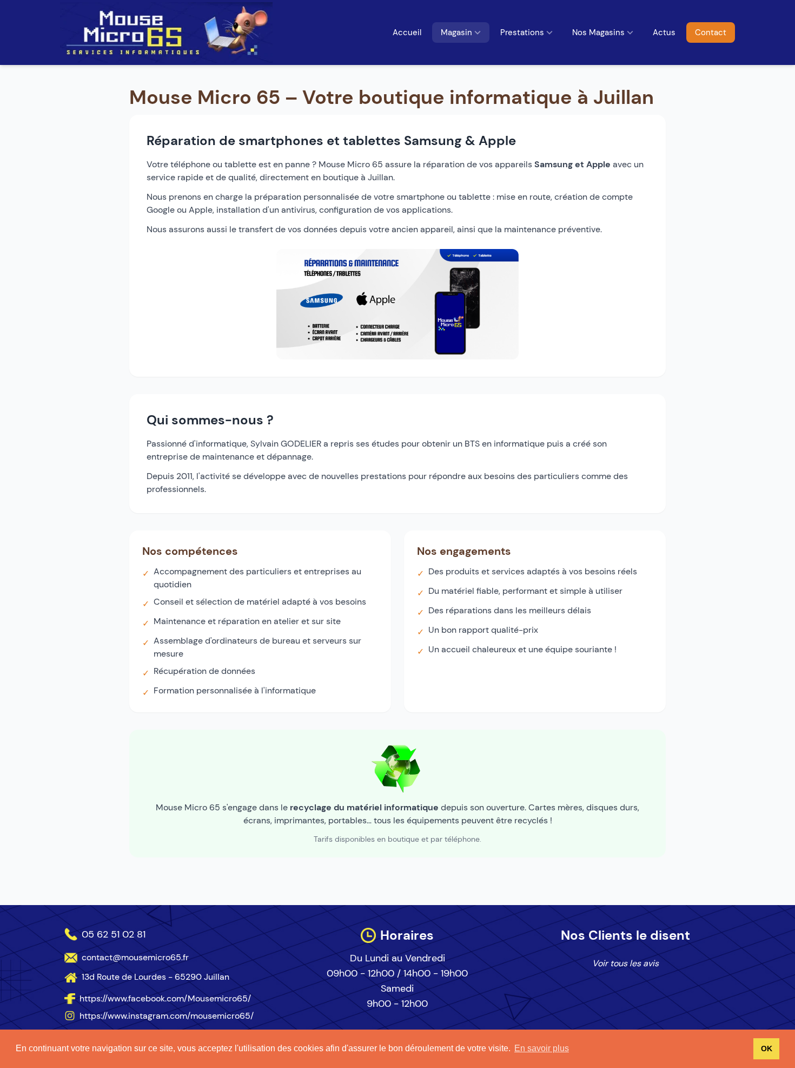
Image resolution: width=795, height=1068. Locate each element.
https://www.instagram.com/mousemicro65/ (167, 1015)
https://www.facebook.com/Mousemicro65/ (165, 998)
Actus (664, 32)
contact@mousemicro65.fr (135, 957)
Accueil (407, 32)
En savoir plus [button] (541, 1048)
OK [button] (766, 1048)
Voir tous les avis (625, 963)
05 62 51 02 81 (113, 934)
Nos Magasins (598, 32)
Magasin (456, 32)
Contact (710, 32)
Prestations (522, 32)
